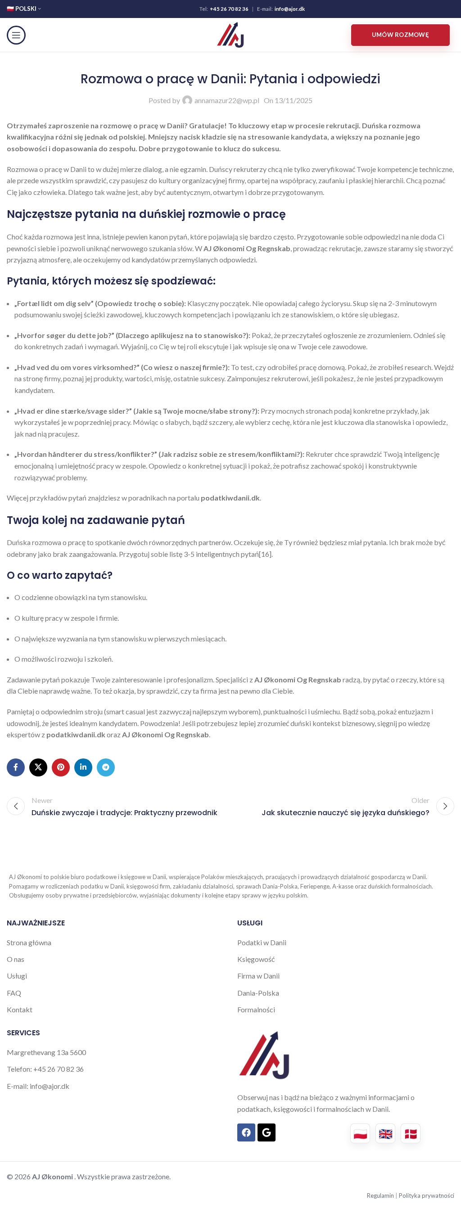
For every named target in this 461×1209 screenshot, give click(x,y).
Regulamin (381, 1195)
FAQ (14, 992)
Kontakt (19, 1009)
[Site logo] (230, 34)
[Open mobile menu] (16, 35)
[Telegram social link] (106, 767)
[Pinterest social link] (61, 767)
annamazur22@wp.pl (226, 100)
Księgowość (256, 959)
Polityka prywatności (426, 1195)
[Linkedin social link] (83, 767)
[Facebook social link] (16, 767)
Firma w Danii (258, 975)
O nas (15, 959)
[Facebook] (246, 1132)
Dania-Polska (258, 992)
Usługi (17, 975)
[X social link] (38, 767)
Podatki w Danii (261, 942)
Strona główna (29, 942)
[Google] (267, 1132)
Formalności (256, 1009)
